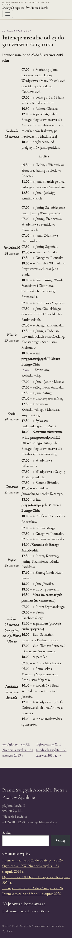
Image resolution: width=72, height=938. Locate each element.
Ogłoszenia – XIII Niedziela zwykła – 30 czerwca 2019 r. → (51, 750)
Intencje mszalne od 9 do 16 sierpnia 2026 (31, 893)
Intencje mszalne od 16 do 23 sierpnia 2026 (32, 888)
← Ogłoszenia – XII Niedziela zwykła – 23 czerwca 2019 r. (17, 750)
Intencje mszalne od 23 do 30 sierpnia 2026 (32, 860)
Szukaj (6, 832)
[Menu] (7, 14)
